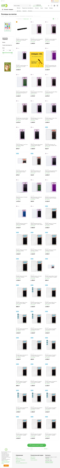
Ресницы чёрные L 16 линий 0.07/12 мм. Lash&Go (21, 277)
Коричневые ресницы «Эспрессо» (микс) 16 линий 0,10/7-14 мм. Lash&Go (36, 171)
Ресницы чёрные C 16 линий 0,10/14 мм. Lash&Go (50, 224)
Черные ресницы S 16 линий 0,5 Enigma (21, 198)
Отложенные (33, 458)
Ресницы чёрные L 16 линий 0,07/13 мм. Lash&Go (50, 250)
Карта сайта (18, 461)
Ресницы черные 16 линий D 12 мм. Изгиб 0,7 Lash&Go (36, 435)
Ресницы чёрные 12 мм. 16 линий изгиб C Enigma (37, 119)
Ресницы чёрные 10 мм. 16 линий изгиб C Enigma (51, 119)
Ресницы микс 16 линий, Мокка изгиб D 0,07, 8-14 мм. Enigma (22, 119)
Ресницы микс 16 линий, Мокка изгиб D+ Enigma (37, 92)
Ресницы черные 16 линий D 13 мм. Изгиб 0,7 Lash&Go (21, 435)
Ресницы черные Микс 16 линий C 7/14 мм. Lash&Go (36, 303)
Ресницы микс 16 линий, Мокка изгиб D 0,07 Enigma (51, 92)
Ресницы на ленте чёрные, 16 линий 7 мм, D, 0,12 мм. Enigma (22, 66)
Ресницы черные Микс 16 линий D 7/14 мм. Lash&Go (21, 303)
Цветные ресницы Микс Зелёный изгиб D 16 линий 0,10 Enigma (22, 92)
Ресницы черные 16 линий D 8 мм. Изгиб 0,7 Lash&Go (22, 408)
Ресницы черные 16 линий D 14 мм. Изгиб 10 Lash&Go (50, 329)
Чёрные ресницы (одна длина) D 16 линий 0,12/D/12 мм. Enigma (51, 171)
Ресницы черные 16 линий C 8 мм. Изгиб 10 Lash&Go (36, 356)
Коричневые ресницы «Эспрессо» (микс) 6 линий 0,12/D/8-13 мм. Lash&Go (21, 171)
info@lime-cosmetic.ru (49, 461)
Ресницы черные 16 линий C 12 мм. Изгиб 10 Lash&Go (21, 382)
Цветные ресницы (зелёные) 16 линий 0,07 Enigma (36, 198)
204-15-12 (37, 5)
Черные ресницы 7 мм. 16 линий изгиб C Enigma (22, 145)
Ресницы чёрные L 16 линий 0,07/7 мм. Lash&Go (36, 250)
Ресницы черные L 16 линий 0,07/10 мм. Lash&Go (36, 277)
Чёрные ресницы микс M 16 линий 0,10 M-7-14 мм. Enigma (36, 224)
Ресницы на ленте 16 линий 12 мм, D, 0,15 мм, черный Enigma (37, 40)
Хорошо (6, 465)
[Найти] (30, 5)
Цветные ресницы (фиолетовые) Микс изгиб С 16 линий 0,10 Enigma (50, 198)
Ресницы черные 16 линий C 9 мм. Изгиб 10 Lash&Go (22, 356)
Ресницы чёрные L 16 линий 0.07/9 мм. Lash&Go (21, 250)
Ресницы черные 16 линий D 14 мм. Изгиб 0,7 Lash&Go (50, 408)
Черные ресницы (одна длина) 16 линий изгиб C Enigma (36, 145)
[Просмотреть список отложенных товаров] (51, 5)
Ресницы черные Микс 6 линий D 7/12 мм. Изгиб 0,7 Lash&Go (51, 277)
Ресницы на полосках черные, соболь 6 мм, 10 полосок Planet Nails (22, 40)
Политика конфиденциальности (21, 462)
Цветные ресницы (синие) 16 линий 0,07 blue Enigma (21, 224)
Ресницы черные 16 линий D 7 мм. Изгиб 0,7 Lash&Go (36, 408)
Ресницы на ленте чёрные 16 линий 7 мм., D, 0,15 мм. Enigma (50, 40)
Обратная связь (19, 458)
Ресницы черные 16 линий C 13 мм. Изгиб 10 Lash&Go (50, 356)
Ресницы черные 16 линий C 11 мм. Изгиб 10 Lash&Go (36, 382)
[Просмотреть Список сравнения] (48, 5)
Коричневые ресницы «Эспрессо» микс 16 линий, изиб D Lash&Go (51, 145)
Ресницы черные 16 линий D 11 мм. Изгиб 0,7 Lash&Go (50, 435)
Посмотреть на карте (49, 462)
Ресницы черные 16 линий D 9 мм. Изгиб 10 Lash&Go (22, 329)
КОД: (17, 64)
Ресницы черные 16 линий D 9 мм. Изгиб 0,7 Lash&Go (51, 382)
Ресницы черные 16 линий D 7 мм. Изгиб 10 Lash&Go (36, 329)
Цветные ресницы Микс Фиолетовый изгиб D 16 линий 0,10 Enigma (51, 66)
